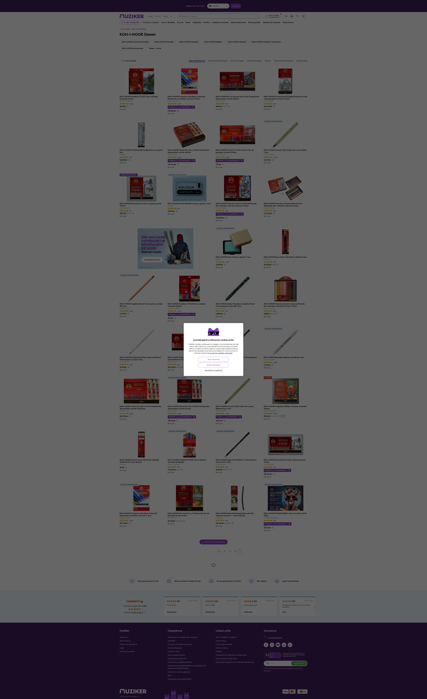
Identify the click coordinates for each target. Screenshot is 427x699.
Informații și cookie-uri (213, 370)
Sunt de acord (213, 359)
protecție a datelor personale (220, 353)
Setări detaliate (213, 365)
